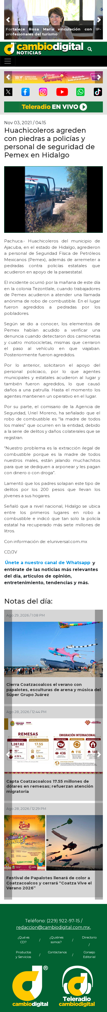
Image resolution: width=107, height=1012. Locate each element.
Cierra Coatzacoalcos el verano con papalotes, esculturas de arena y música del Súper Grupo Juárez (53, 689)
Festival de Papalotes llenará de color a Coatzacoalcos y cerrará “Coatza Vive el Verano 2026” (49, 883)
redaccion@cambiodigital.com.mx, (53, 927)
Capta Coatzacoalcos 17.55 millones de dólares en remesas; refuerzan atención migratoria (49, 786)
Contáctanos (56, 952)
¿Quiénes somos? (56, 939)
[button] (8, 19)
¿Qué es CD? (23, 939)
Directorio (89, 937)
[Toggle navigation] (7, 61)
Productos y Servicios (23, 954)
